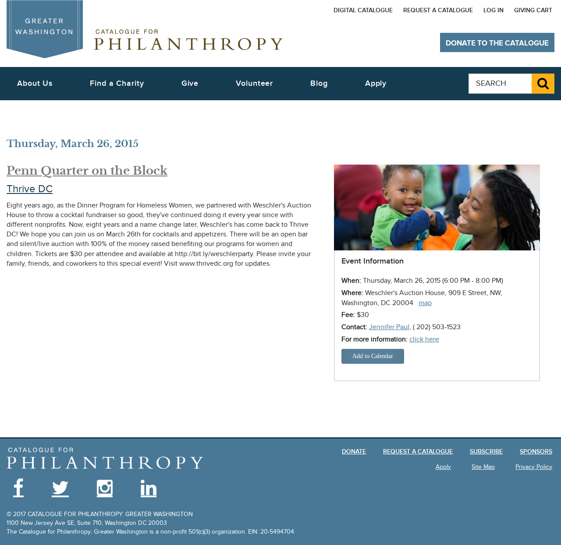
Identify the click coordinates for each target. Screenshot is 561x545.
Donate (354, 451)
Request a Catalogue (438, 10)
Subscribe (486, 451)
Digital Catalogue (363, 10)
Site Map (483, 467)
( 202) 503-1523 (437, 327)
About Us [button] (35, 83)
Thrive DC (30, 189)
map (425, 303)
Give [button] (190, 83)
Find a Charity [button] (117, 83)
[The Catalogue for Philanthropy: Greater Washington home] (105, 458)
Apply (376, 83)
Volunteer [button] (254, 83)
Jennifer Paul (389, 327)
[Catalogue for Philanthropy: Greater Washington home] (145, 29)
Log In (493, 10)
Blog (319, 83)
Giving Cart (533, 10)
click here (424, 339)
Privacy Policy (533, 467)
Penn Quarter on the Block (87, 171)
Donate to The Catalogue (497, 43)
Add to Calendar (372, 356)
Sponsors (536, 451)
